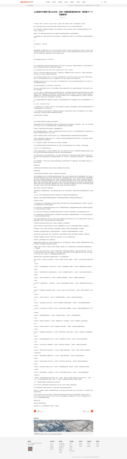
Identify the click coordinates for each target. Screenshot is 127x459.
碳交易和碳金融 (72, 450)
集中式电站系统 (61, 443)
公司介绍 (51, 443)
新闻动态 (78, 2)
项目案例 (80, 444)
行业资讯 (97, 446)
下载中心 (80, 446)
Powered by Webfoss (88, 457)
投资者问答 (89, 446)
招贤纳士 (51, 449)
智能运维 (60, 449)
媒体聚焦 (97, 444)
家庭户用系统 (61, 446)
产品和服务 (60, 2)
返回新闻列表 (30, 5)
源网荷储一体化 (61, 447)
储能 (70, 444)
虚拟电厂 (71, 449)
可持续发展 (52, 447)
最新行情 (88, 443)
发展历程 (51, 444)
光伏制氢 (71, 446)
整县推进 (60, 452)
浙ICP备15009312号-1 (95, 457)
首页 (68, 5)
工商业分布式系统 (62, 444)
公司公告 (88, 444)
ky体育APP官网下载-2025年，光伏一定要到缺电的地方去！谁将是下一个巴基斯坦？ (87, 5)
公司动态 (97, 443)
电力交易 (71, 443)
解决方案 (54, 2)
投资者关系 (72, 2)
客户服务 (80, 443)
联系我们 (83, 2)
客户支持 (66, 2)
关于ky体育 (48, 2)
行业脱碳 (71, 447)
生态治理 (60, 450)
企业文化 (51, 446)
